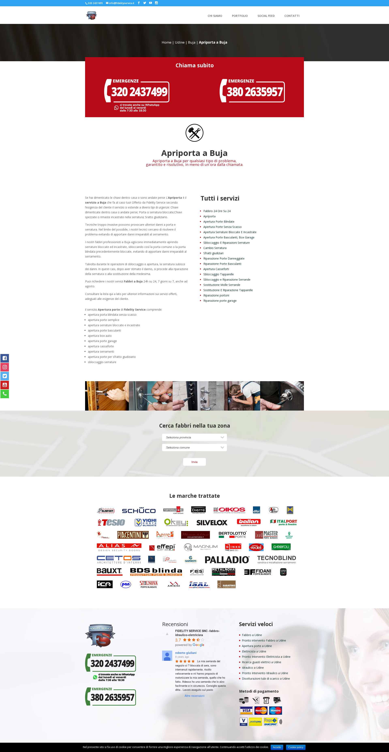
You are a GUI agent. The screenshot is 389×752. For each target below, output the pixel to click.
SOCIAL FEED (266, 16)
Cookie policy (295, 747)
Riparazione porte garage (220, 301)
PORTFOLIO (240, 16)
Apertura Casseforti (216, 269)
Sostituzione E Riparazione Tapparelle (228, 290)
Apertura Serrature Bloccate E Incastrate (229, 232)
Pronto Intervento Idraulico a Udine (265, 673)
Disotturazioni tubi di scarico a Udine (266, 678)
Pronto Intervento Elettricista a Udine (266, 657)
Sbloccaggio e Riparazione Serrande (226, 279)
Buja (192, 42)
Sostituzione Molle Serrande (221, 285)
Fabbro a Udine (252, 635)
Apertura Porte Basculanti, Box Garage (228, 237)
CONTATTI (291, 16)
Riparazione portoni (216, 295)
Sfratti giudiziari (213, 253)
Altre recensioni (194, 696)
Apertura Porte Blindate (218, 221)
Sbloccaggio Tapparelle (218, 274)
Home (166, 42)
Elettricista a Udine (254, 651)
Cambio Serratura (215, 248)
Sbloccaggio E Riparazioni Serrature (226, 243)
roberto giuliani (186, 653)
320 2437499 (95, 3)
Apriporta (209, 216)
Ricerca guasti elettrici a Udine (261, 662)
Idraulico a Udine (253, 667)
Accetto (277, 747)
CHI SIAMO (215, 16)
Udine (180, 42)
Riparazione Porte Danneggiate (224, 258)
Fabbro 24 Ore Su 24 (217, 211)
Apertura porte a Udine (257, 646)
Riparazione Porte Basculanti (222, 264)
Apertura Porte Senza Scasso (222, 227)
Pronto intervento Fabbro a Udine (264, 640)
